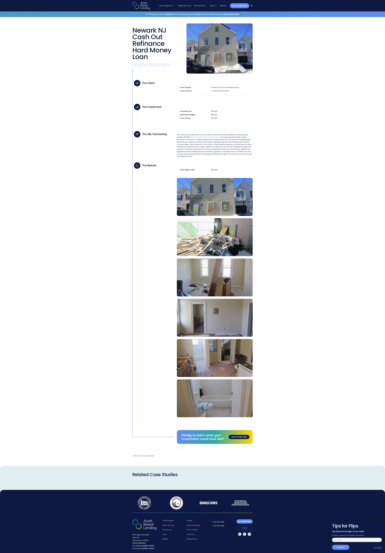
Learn (212, 6)
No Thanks (378, 547)
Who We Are (199, 6)
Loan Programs (165, 6)
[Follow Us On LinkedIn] (239, 534)
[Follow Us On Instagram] (244, 534)
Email (333, 540)
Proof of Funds (192, 530)
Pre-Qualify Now (239, 5)
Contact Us (190, 534)
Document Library (193, 525)
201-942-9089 (219, 522)
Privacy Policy (191, 539)
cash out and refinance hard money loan (205, 137)
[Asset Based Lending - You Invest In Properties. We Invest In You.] (141, 6)
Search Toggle (252, 6)
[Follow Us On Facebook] (249, 534)
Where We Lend (184, 6)
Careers (189, 521)
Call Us (244, 528)
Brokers (223, 6)
